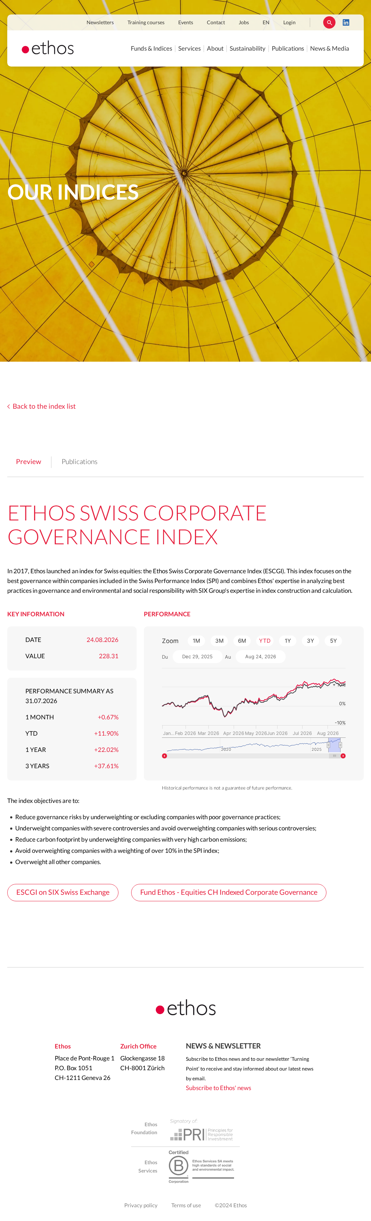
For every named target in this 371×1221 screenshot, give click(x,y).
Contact (216, 22)
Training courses (146, 22)
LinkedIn (346, 22)
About (215, 49)
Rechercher (329, 22)
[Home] (48, 52)
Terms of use (186, 1205)
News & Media (329, 49)
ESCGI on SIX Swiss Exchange (62, 892)
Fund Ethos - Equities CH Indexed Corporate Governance (228, 892)
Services (189, 49)
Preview (28, 462)
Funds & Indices (151, 49)
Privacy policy (141, 1205)
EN (266, 22)
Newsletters (100, 22)
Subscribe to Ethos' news (218, 1088)
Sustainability (248, 49)
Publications (288, 49)
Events (185, 22)
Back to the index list (44, 406)
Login (289, 22)
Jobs (244, 22)
